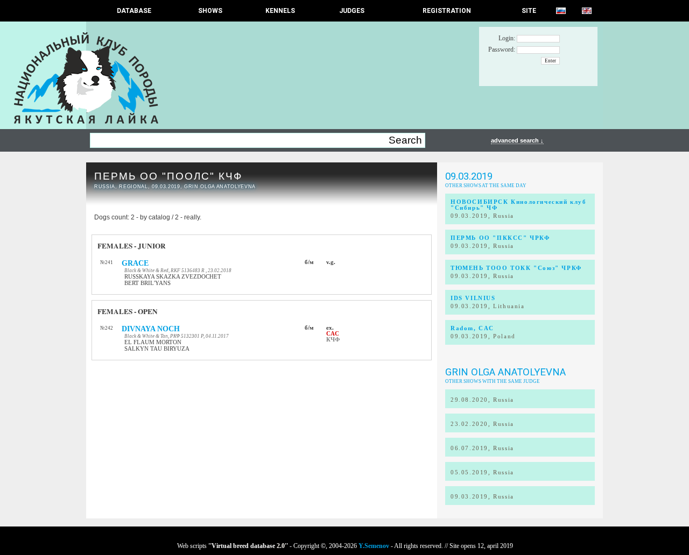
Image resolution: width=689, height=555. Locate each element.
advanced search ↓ (517, 140)
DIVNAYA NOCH (151, 329)
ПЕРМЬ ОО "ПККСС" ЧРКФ (500, 238)
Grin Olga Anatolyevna (505, 372)
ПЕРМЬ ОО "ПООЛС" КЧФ (168, 176)
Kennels (280, 11)
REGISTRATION (447, 11)
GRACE (135, 263)
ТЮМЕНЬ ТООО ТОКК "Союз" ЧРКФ (516, 268)
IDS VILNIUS (473, 298)
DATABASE (134, 11)
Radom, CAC (472, 328)
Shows (210, 11)
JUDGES (351, 11)
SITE (529, 11)
